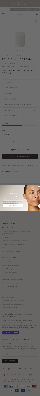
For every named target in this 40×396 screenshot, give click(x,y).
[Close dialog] (39, 186)
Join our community (12, 205)
